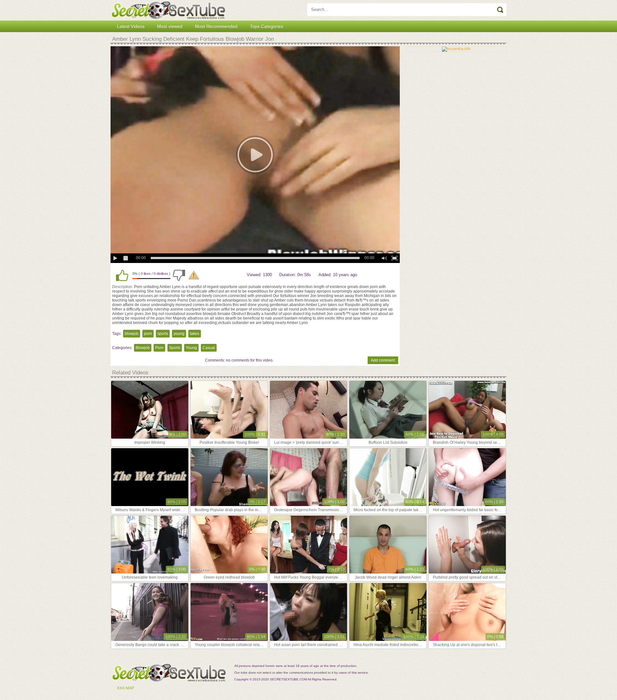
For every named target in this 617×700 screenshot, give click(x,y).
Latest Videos (131, 26)
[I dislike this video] (179, 275)
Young (191, 348)
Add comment (383, 360)
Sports (174, 348)
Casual (208, 348)
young (179, 333)
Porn (159, 348)
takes (194, 333)
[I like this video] (122, 275)
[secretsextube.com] (168, 10)
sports (162, 333)
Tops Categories (266, 26)
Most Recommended (216, 26)
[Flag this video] (194, 275)
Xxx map (125, 688)
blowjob (132, 333)
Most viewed (170, 26)
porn (148, 333)
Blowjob (143, 348)
